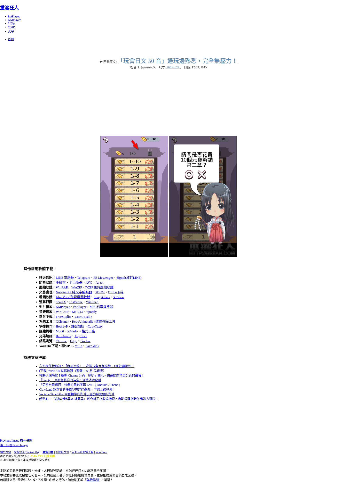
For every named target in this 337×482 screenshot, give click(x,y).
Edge (73, 341)
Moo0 (60, 331)
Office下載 (115, 292)
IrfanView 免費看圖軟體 (73, 297)
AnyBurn (80, 336)
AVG (89, 282)
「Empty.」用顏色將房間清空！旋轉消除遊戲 (70, 380)
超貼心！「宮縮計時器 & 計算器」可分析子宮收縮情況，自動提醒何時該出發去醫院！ (99, 399)
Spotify (92, 312)
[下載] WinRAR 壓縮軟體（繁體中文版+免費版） (72, 370)
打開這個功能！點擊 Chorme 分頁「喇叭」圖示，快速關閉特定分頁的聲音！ (91, 375)
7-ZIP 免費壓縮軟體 (99, 287)
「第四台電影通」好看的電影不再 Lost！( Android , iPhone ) (79, 384)
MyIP (11, 27)
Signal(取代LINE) (129, 277)
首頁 (11, 39)
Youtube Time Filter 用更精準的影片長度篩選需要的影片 (76, 394)
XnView (118, 297)
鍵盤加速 (77, 326)
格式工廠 (88, 331)
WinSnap (92, 302)
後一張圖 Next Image (14, 445)
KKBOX (77, 312)
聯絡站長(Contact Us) (26, 452)
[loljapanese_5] (168, 256)
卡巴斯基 (75, 282)
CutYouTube (83, 317)
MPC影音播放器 (101, 307)
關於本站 (5, 452)
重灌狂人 (9, 7)
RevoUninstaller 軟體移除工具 (93, 321)
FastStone (76, 302)
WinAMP (62, 312)
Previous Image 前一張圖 (16, 440)
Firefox (85, 341)
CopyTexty (95, 326)
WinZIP (76, 287)
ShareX (61, 302)
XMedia (72, 331)
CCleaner (62, 321)
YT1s (78, 346)
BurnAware (63, 336)
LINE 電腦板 (65, 277)
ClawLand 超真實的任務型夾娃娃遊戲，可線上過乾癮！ (77, 389)
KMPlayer (14, 19)
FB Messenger (103, 277)
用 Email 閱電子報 (82, 452)
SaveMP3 (92, 346)
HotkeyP (62, 326)
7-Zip (11, 23)
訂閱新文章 (62, 452)
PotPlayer (14, 16)
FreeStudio (63, 317)
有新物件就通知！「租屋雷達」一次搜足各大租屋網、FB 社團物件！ (86, 366)
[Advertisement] (168, 100)
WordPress (101, 452)
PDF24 (100, 292)
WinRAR (62, 287)
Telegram (83, 277)
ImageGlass (102, 297)
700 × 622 (173, 67)
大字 (11, 31)
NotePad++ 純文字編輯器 (74, 292)
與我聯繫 (93, 480)
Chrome (61, 341)
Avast (99, 282)
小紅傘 (61, 282)
